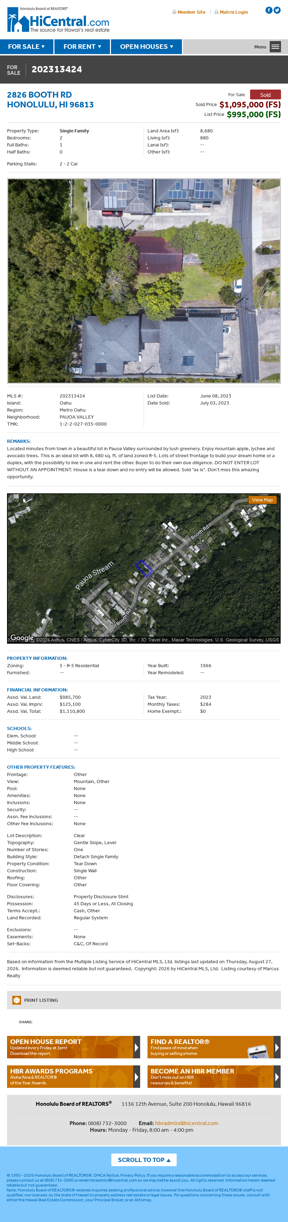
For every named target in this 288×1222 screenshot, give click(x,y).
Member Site (191, 12)
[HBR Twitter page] (277, 10)
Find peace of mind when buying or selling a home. (180, 1046)
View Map (262, 500)
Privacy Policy (132, 1175)
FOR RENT (80, 46)
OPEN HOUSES (144, 46)
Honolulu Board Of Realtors (58, 19)
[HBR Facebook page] (269, 10)
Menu (260, 47)
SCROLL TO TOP (141, 1160)
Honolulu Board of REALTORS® (63, 1175)
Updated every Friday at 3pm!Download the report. (46, 1046)
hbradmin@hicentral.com (186, 1122)
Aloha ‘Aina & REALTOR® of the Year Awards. (51, 1076)
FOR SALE (24, 46)
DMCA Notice (106, 1175)
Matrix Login (234, 12)
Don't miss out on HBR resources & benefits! (192, 1076)
